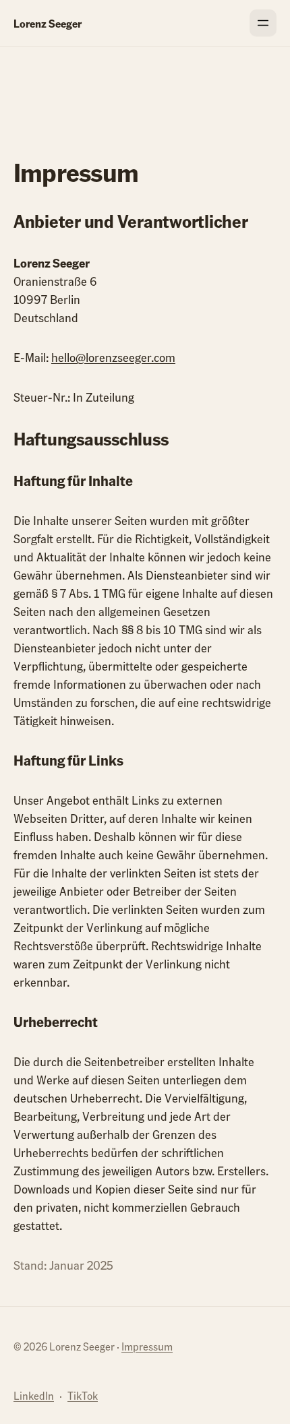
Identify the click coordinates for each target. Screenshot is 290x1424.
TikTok (82, 1395)
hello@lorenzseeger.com (113, 357)
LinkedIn (33, 1395)
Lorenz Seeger (47, 23)
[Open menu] (263, 22)
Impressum (147, 1346)
